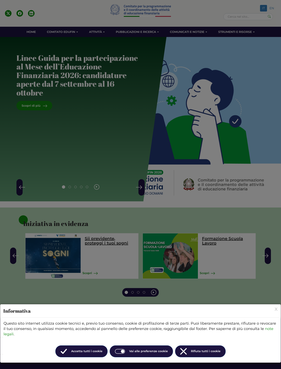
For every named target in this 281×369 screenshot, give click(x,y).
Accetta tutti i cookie (86, 351)
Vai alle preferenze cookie (148, 351)
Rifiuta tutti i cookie (206, 351)
